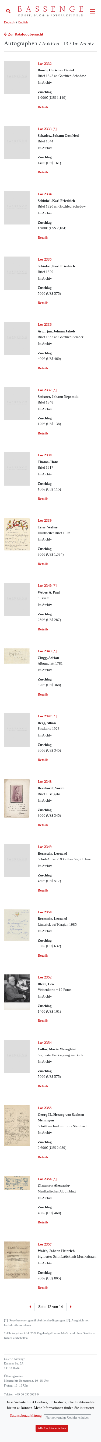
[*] (47, 129)
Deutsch (9, 22)
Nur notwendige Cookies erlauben (67, 1417)
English (23, 22)
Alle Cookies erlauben (52, 1428)
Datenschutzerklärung (26, 1415)
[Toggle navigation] (92, 11)
